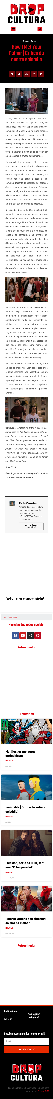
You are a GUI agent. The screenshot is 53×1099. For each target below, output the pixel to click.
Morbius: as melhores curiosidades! (20, 753)
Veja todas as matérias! (31, 526)
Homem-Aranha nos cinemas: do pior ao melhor (25, 921)
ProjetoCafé (43, 1091)
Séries (33, 41)
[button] (13, 29)
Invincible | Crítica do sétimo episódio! (25, 809)
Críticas (25, 41)
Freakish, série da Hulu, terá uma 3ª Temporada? (24, 865)
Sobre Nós (8, 1019)
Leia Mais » (9, 761)
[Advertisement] (26, 567)
